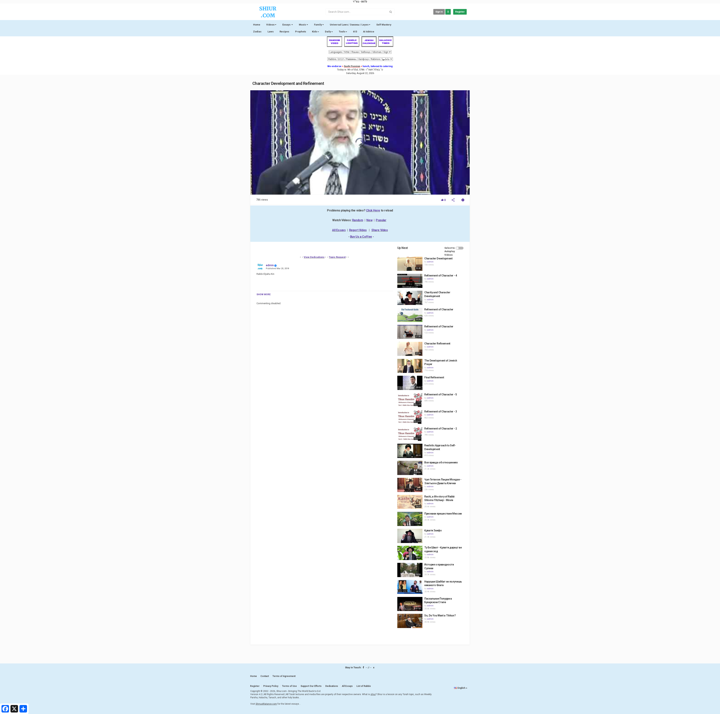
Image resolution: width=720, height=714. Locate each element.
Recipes (284, 31)
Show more (263, 294)
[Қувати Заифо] (409, 536)
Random (357, 220)
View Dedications (314, 257)
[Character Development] (409, 264)
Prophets (300, 31)
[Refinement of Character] (409, 315)
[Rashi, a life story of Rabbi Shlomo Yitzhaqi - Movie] (409, 502)
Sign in (439, 11)
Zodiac (257, 31)
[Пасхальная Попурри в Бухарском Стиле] (409, 604)
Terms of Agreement (284, 676)
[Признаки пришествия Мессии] (409, 519)
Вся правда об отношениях (441, 462)
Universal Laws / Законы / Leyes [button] (349, 24)
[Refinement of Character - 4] (409, 281)
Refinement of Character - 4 (440, 275)
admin (270, 265)
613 (355, 31)
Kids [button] (314, 31)
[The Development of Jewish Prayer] (409, 366)
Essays (286, 24)
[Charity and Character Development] (409, 298)
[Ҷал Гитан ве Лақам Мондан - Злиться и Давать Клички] (409, 485)
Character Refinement (437, 343)
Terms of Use (289, 686)
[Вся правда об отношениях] (409, 468)
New (369, 220)
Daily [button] (328, 31)
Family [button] (318, 24)
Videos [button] (270, 24)
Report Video (358, 230)
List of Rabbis (363, 686)
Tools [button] (342, 31)
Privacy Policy (270, 686)
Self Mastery (383, 24)
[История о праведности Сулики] (409, 570)
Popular (381, 220)
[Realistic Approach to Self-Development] (409, 451)
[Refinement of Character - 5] (409, 400)
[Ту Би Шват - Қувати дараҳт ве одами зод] (409, 553)
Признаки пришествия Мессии (443, 513)
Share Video (379, 230)
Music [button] (302, 24)
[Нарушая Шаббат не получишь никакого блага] (409, 587)
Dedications (331, 686)
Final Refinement (434, 377)
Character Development (438, 258)
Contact (264, 676)
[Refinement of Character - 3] (409, 417)
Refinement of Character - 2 (440, 428)
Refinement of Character (438, 309)
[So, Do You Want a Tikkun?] (409, 621)
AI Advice (368, 31)
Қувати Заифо (433, 530)
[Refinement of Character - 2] (409, 434)
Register (460, 11)
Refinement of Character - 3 (440, 411)
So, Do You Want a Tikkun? (440, 615)
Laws (271, 31)
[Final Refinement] (409, 383)
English (461, 688)
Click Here (373, 210)
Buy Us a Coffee (361, 236)
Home (256, 24)
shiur (373, 694)
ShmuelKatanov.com (266, 704)
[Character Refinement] (409, 349)
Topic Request (337, 257)
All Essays (339, 230)
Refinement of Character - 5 (440, 394)
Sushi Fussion (352, 66)
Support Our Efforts (311, 686)
